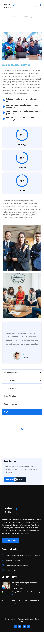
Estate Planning (10, 396)
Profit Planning (9, 380)
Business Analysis (10, 373)
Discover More (10, 540)
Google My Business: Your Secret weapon (27, 592)
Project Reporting (10, 388)
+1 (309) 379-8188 (13, 560)
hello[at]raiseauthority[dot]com (17, 565)
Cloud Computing (10, 404)
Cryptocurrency (10, 412)
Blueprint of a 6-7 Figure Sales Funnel (25, 600)
